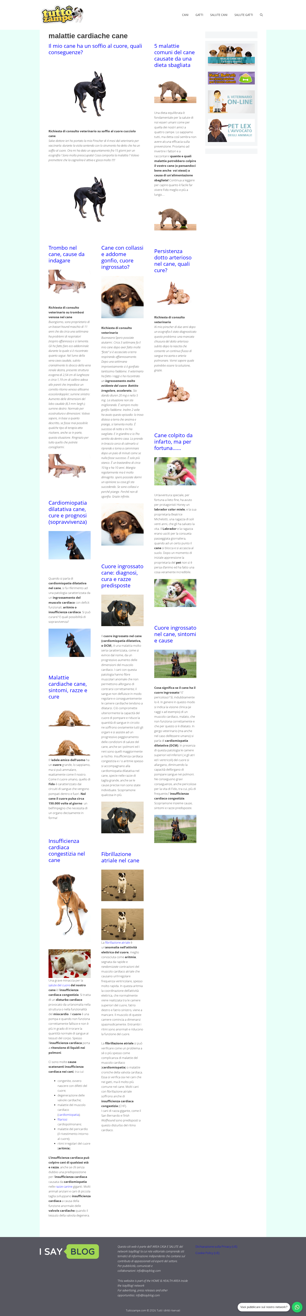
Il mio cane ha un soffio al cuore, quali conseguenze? (95, 49)
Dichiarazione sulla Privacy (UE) (216, 1246)
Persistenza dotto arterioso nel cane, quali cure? (173, 260)
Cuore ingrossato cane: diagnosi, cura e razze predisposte (122, 576)
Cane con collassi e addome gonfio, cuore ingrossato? (122, 257)
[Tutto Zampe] (62, 14)
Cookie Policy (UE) (207, 1253)
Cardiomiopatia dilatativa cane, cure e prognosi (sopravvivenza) (68, 512)
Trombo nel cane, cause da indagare (67, 254)
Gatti (199, 15)
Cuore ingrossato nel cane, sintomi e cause (175, 634)
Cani (185, 15)
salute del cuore (59, 985)
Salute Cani (218, 15)
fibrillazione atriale (117, 942)
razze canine (64, 1186)
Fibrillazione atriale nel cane (120, 857)
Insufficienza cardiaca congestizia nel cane (67, 850)
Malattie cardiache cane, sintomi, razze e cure (68, 687)
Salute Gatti (243, 15)
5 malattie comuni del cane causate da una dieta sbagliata (174, 55)
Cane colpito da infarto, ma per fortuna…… (173, 442)
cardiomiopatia (68, 1115)
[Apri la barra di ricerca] (261, 14)
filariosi (62, 1119)
